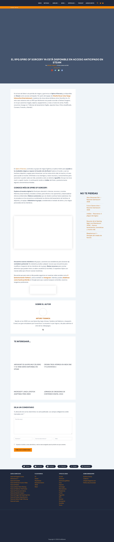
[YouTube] (103, 3)
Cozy (60, 483)
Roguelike (61, 495)
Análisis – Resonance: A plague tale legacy (94, 215)
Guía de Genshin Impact (17, 493)
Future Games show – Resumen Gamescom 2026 (94, 208)
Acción (61, 476)
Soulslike (61, 503)
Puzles (61, 493)
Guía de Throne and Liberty (18, 491)
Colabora (85, 478)
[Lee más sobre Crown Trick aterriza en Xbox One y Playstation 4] (58, 354)
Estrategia (62, 487)
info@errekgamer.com (89, 481)
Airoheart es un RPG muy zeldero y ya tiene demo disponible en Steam (27, 366)
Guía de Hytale (14, 501)
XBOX (36, 485)
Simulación (62, 501)
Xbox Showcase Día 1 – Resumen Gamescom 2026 (94, 200)
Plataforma (62, 491)
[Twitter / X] (43, 330)
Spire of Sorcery (21, 169)
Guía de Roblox (14, 485)
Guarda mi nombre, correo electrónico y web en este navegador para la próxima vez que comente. (41, 444)
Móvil (36, 487)
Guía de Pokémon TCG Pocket (18, 489)
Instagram (47, 278)
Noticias (16, 7)
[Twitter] (100, 3)
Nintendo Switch (39, 483)
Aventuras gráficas (64, 481)
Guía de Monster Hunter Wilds (19, 483)
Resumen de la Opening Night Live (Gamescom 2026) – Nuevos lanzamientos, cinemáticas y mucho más (95, 225)
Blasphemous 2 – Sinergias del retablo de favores (94, 235)
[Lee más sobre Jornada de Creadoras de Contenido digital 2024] (58, 381)
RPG (59, 67)
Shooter (61, 499)
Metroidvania (62, 489)
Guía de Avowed (15, 481)
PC (35, 476)
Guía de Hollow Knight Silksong (19, 499)
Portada (12, 7)
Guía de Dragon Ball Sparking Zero (20, 495)
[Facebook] (62, 70)
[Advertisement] (57, 75)
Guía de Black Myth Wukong (18, 487)
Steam (36, 478)
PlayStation (38, 481)
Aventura (61, 478)
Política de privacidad (89, 483)
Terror (60, 505)
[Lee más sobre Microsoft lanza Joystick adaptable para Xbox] (28, 381)
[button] (49, 3)
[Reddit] (52, 70)
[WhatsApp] (58, 70)
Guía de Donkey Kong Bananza (19, 497)
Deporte (61, 485)
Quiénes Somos (87, 476)
